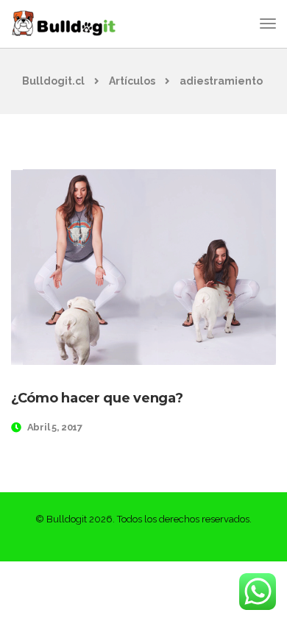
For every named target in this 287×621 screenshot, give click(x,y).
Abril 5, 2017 (54, 427)
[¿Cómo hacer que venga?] (143, 267)
